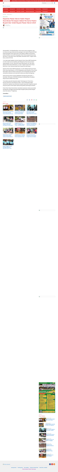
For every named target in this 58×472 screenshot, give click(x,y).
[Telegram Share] (34, 100)
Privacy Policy (38, 9)
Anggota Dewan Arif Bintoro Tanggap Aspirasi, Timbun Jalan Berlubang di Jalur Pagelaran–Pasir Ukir (20, 124)
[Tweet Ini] (29, 100)
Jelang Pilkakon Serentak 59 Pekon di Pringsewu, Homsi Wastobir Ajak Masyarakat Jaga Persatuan (19, 0)
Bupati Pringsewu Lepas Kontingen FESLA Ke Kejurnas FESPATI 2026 (7, 147)
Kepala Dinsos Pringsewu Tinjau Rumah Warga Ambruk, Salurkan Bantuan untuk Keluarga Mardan (8, 135)
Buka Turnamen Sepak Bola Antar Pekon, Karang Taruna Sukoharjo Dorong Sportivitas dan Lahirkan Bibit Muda (8, 112)
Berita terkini (5, 16)
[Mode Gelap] (54, 3)
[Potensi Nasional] (6, 6)
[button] (52, 3)
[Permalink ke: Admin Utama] (4, 25)
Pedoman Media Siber (30, 9)
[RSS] (54, 464)
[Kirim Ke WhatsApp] (36, 100)
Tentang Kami (45, 9)
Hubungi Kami (12, 9)
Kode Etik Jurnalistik (20, 9)
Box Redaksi (6, 9)
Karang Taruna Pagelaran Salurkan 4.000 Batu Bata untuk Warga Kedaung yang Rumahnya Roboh (32, 124)
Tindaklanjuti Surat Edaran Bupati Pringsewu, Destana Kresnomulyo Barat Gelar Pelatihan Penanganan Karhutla (20, 135)
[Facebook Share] (27, 100)
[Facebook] (50, 464)
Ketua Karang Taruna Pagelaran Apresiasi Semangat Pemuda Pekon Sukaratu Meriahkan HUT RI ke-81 (8, 124)
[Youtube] (52, 464)
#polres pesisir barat (7, 96)
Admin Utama (7, 24)
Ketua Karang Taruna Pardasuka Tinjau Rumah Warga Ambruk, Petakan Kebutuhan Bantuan (31, 135)
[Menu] (3, 3)
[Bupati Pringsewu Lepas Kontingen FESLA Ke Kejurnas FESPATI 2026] (8, 142)
